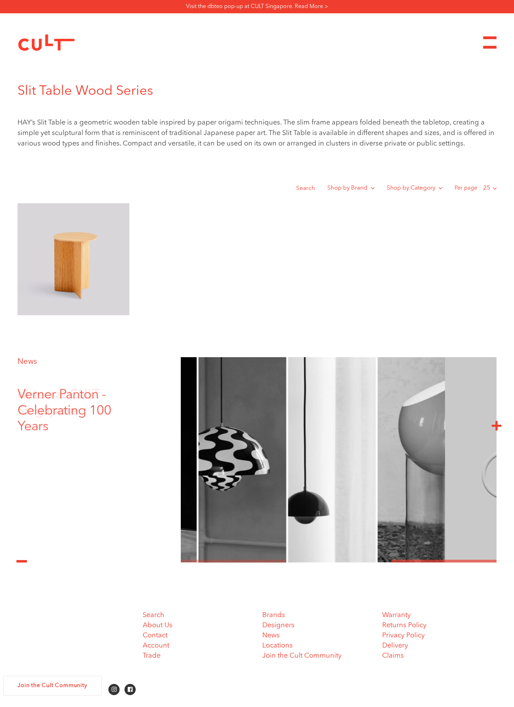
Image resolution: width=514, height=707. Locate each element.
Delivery (395, 645)
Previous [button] (21, 557)
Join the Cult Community (302, 655)
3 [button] (444, 561)
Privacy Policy (403, 635)
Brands (273, 615)
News (27, 362)
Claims (393, 655)
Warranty (396, 615)
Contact (155, 635)
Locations (277, 645)
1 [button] (233, 561)
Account (156, 645)
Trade (151, 655)
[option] (78, 403)
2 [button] (338, 561)
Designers (278, 625)
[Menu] (490, 42)
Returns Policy (404, 625)
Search (305, 188)
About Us (157, 625)
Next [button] (496, 425)
